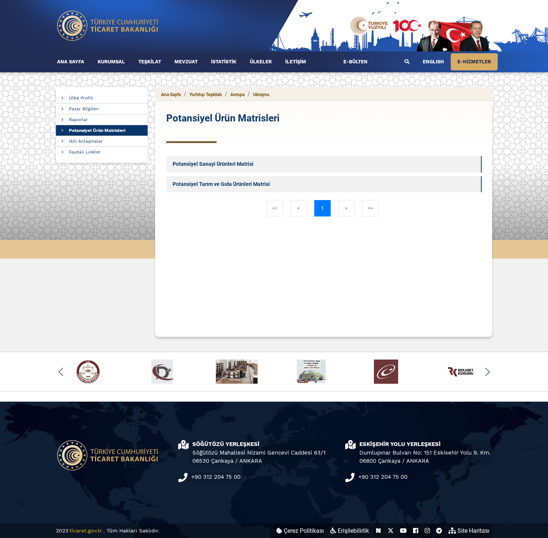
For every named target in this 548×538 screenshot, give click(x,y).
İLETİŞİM (295, 61)
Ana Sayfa (171, 94)
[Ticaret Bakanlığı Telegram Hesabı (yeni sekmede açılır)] (439, 530)
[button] (61, 372)
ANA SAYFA (70, 61)
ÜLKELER (261, 61)
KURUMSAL (111, 61)
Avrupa (237, 94)
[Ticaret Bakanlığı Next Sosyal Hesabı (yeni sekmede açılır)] (378, 530)
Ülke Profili (81, 98)
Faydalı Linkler (85, 152)
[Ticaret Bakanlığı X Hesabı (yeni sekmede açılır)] (390, 530)
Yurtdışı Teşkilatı (205, 94)
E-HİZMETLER (474, 61)
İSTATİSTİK (223, 61)
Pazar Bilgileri (84, 108)
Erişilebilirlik (352, 530)
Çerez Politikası (303, 530)
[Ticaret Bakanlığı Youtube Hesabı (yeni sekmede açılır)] (403, 530)
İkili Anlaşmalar (86, 141)
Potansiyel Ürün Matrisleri (97, 130)
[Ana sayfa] (108, 25)
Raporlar (78, 119)
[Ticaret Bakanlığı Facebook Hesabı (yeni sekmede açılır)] (415, 530)
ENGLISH (433, 61)
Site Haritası (472, 530)
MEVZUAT (186, 61)
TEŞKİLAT (149, 61)
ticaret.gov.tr (85, 531)
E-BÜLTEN (355, 61)
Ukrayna (261, 94)
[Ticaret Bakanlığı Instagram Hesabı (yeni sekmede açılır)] (427, 530)
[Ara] (407, 61)
